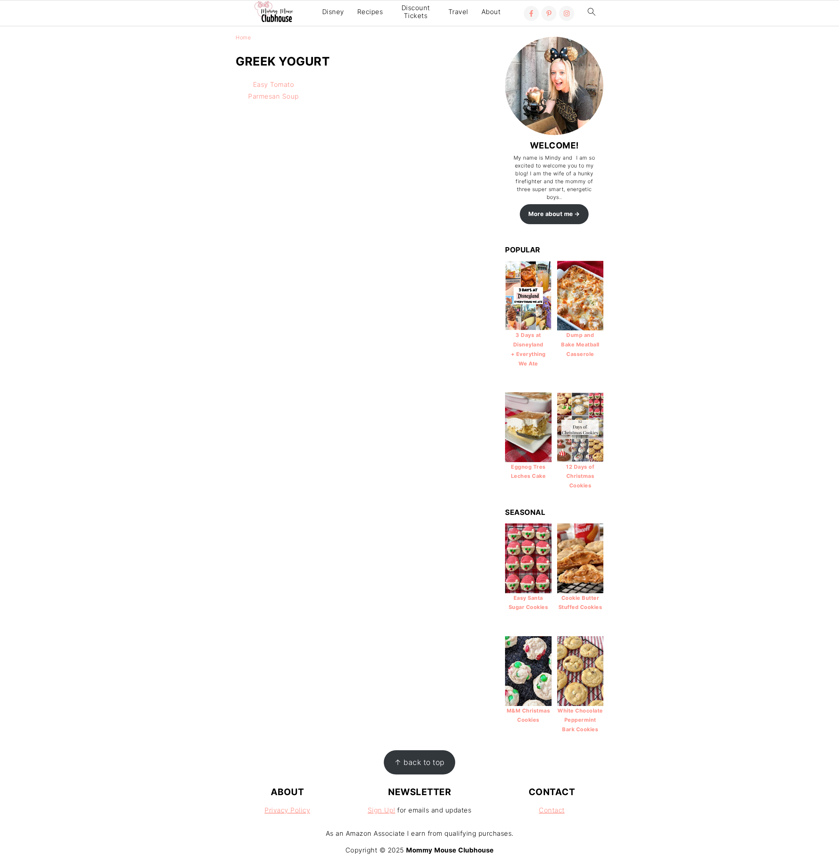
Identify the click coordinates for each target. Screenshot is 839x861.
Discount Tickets (415, 12)
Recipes (370, 12)
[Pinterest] (548, 13)
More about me (550, 213)
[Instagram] (566, 13)
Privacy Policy (287, 810)
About (491, 12)
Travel (458, 12)
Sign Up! (381, 810)
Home (243, 37)
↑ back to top (419, 762)
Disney (333, 12)
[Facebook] (531, 13)
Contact (552, 810)
